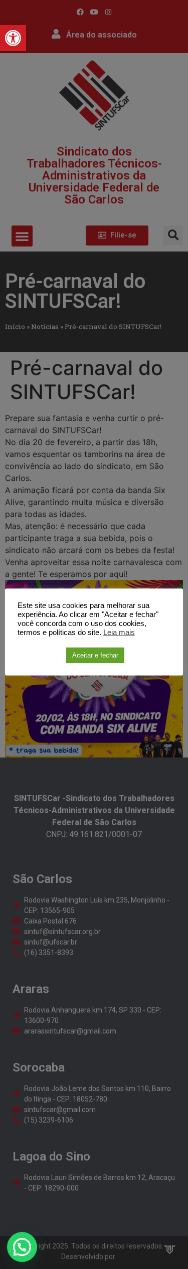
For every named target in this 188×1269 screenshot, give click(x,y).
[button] (13, 38)
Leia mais (119, 632)
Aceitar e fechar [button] (95, 655)
